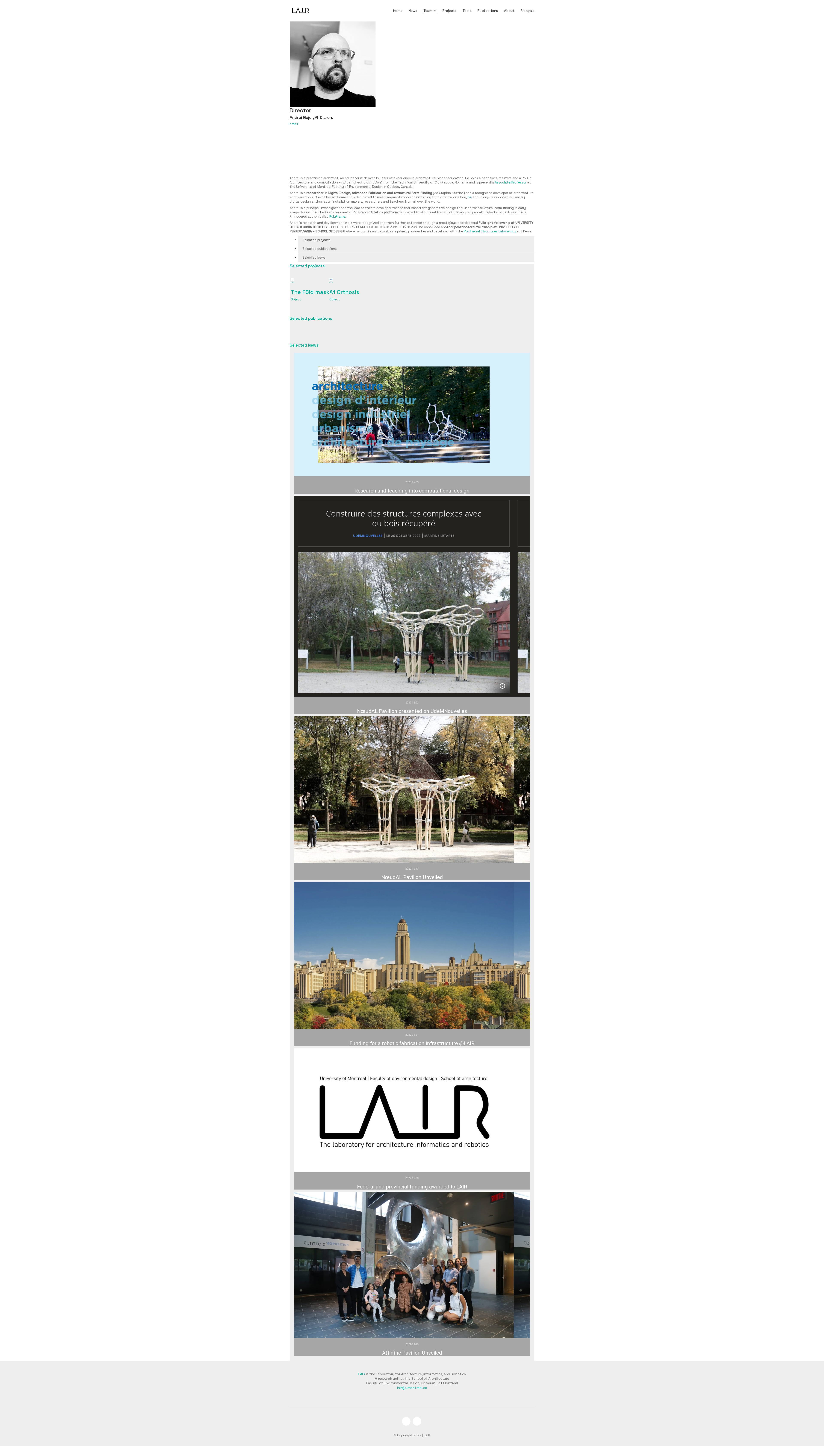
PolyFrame (337, 216)
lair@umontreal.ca (412, 1387)
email (294, 124)
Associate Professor (510, 182)
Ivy (470, 197)
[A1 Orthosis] (331, 281)
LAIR (361, 1374)
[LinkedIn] (406, 1421)
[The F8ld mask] (292, 281)
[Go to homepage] (300, 10)
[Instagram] (417, 1421)
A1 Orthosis (344, 292)
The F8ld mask (310, 292)
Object (296, 299)
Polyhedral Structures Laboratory (490, 231)
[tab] (416, 240)
